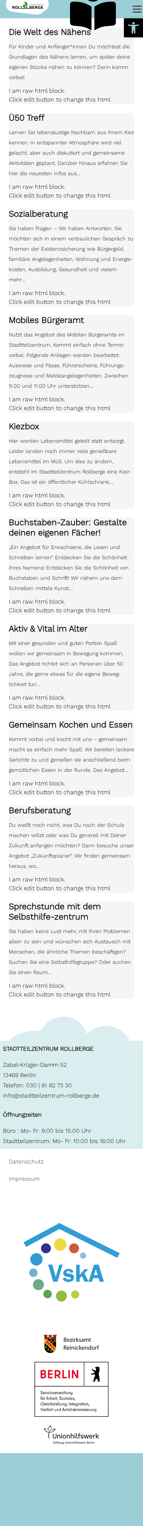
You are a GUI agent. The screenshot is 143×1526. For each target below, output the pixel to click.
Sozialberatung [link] (38, 214)
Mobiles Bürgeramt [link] (46, 320)
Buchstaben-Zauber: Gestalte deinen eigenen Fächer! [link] (68, 527)
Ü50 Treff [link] (26, 118)
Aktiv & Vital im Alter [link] (48, 629)
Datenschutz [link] (26, 1161)
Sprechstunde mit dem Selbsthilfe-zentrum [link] (55, 912)
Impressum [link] (24, 1178)
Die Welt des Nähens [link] (50, 32)
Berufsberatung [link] (40, 810)
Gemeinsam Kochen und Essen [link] (71, 725)
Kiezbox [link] (24, 426)
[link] (133, 27)
